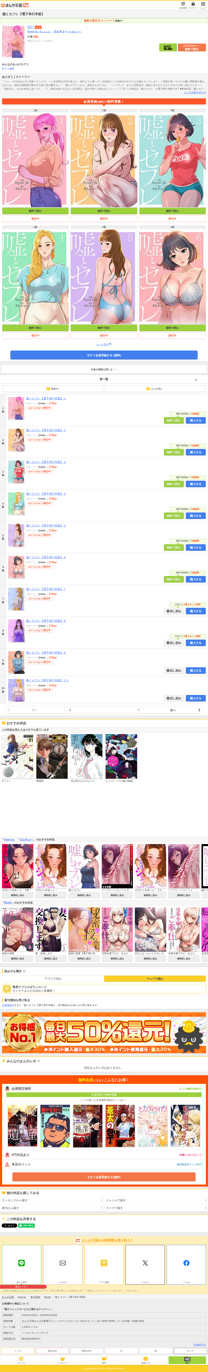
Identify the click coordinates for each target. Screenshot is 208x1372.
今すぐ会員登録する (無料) (104, 355)
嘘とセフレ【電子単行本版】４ (46, 493)
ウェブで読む (155, 978)
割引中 (35, 218)
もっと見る (102, 344)
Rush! (8, 902)
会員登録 (7, 1005)
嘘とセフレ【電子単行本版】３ (46, 462)
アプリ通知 (104, 1282)
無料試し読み (17, 895)
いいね (186, 1282)
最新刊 (54, 388)
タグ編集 (9, 68)
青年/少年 (87, 1351)
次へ (173, 710)
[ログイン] (193, 4)
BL (156, 1351)
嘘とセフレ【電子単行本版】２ (46, 430)
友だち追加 (21, 1282)
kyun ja (39, 31)
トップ (17, 1351)
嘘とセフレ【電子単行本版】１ (46, 398)
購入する (196, 420)
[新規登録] (183, 4)
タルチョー (67, 31)
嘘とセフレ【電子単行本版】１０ (47, 680)
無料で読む (192, 48)
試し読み (175, 611)
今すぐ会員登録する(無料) (104, 1177)
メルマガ (63, 1282)
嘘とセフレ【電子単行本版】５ (46, 525)
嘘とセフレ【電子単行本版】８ (46, 620)
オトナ (190, 1351)
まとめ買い (157, 388)
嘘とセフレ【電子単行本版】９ (46, 652)
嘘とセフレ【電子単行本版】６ (46, 557)
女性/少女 (52, 1351)
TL (121, 1351)
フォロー (145, 1282)
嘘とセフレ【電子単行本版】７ (46, 589)
